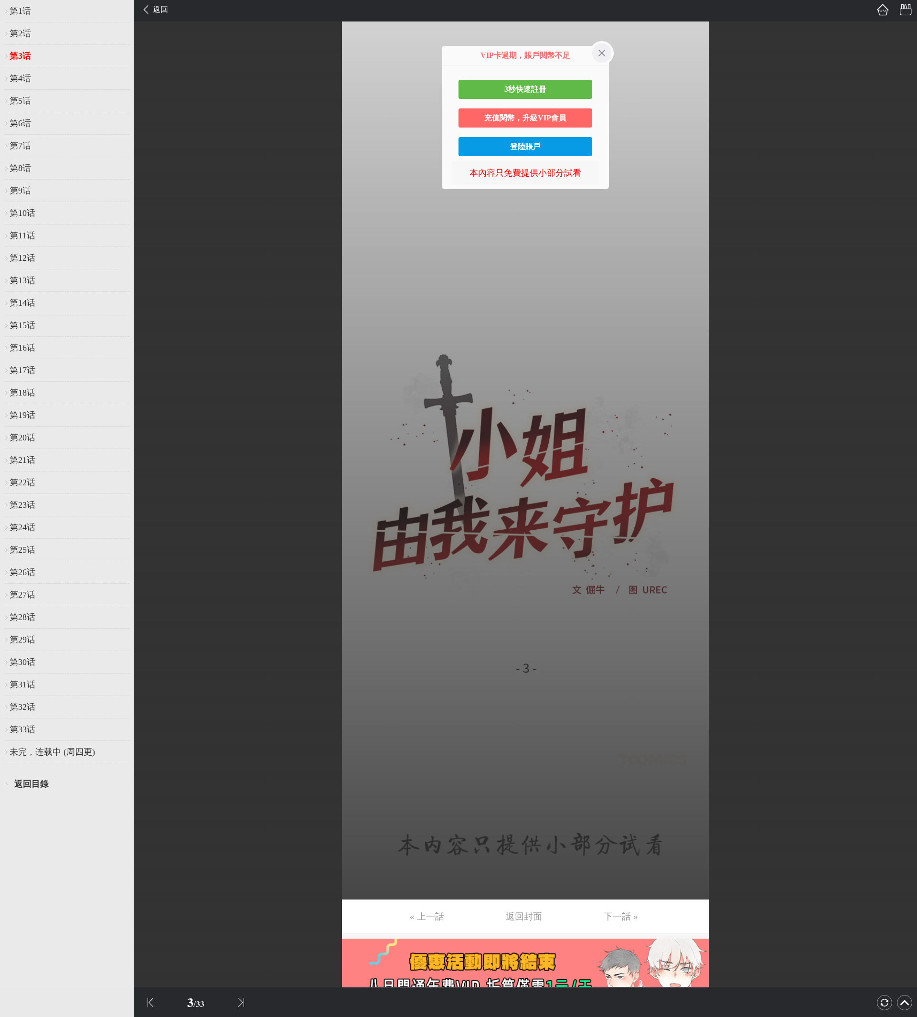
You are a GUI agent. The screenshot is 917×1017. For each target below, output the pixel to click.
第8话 (20, 168)
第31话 (22, 684)
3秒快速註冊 (525, 89)
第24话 (22, 527)
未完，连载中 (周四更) (52, 752)
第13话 (22, 280)
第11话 (22, 235)
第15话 (22, 325)
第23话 (22, 505)
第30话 (22, 662)
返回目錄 (31, 784)
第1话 (20, 11)
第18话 (22, 392)
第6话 (20, 123)
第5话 (20, 101)
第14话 (22, 303)
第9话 (20, 190)
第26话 (22, 572)
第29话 (22, 639)
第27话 (22, 594)
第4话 (20, 78)
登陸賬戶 (525, 146)
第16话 (22, 348)
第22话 (22, 482)
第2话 (20, 33)
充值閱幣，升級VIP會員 (525, 118)
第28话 (22, 617)
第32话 (22, 707)
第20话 (22, 437)
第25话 (22, 550)
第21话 (22, 460)
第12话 (22, 258)
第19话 (22, 415)
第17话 (22, 370)
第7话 (20, 145)
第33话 (22, 729)
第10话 (22, 213)
